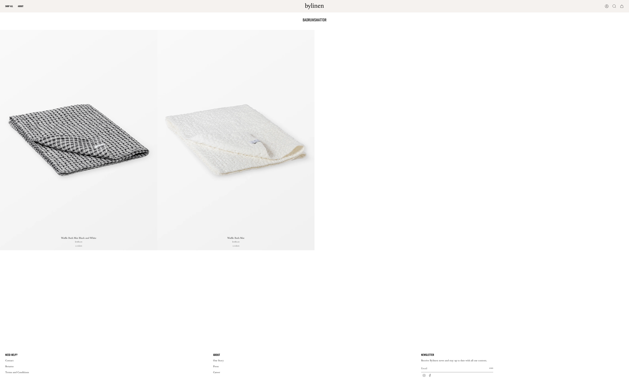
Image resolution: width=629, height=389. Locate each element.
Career (216, 372)
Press (216, 366)
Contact (9, 360)
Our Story (218, 360)
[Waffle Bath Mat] (235, 140)
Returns (9, 366)
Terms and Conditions (17, 372)
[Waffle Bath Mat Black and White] (78, 140)
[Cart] (622, 6)
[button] (9, 6)
